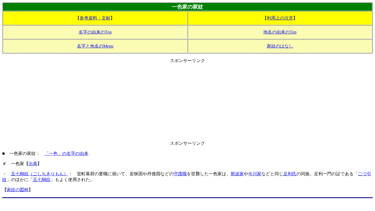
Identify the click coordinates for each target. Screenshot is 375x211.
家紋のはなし (280, 46)
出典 (33, 163)
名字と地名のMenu (95, 46)
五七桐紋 (42, 179)
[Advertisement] (187, 102)
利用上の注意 (280, 18)
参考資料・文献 (95, 18)
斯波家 (237, 173)
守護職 (180, 173)
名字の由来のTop (95, 32)
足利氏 (289, 173)
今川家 (254, 173)
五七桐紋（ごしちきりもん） (39, 173)
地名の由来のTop (279, 32)
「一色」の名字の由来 (66, 153)
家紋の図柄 (18, 189)
